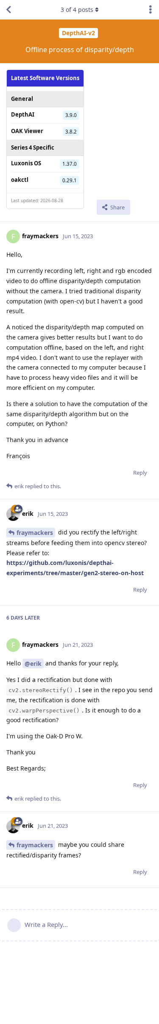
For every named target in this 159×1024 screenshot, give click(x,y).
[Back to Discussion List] (8, 9)
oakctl (19, 180)
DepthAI (22, 114)
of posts (77, 10)
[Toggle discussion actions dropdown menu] (150, 9)
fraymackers (35, 533)
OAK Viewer (27, 131)
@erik (33, 663)
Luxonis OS (26, 163)
